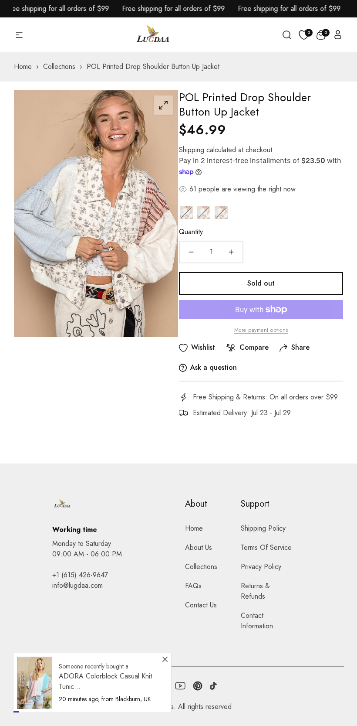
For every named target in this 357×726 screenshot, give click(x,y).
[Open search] (287, 35)
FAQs (193, 586)
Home (194, 528)
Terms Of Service (266, 547)
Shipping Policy (263, 528)
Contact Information (257, 620)
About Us (198, 547)
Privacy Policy (261, 567)
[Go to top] (332, 671)
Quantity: (192, 232)
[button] (321, 35)
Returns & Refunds (255, 591)
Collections (201, 567)
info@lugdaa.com (77, 585)
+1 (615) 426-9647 (80, 575)
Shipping (191, 150)
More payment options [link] (261, 330)
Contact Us (201, 605)
